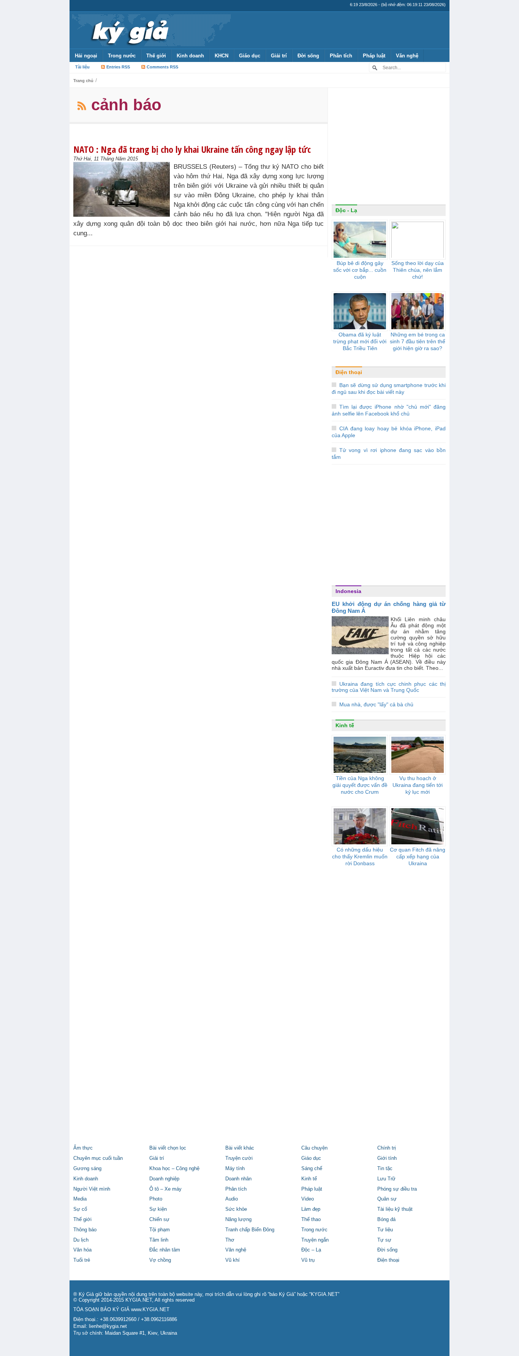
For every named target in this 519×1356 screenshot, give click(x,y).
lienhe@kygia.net (108, 1326)
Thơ (229, 1240)
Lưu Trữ (386, 1179)
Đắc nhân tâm (164, 1250)
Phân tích (341, 56)
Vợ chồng (160, 1260)
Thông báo (85, 1229)
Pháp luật (374, 56)
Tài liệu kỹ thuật (395, 1209)
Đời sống (308, 56)
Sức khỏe (236, 1209)
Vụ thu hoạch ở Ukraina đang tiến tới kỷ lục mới (417, 785)
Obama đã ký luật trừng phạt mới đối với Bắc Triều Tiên (359, 341)
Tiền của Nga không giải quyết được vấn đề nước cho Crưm (360, 785)
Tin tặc (384, 1168)
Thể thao (311, 1219)
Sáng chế (311, 1168)
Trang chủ (83, 80)
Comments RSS (162, 67)
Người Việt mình (91, 1189)
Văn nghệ (407, 56)
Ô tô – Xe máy (165, 1189)
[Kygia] (129, 30)
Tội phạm (159, 1229)
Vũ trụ (308, 1260)
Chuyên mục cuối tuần (98, 1158)
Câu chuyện (314, 1148)
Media (80, 1199)
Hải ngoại (86, 56)
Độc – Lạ (311, 1250)
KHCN (221, 56)
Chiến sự (159, 1219)
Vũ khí (232, 1260)
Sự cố (80, 1209)
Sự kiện (158, 1209)
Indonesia (348, 591)
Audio (231, 1199)
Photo (155, 1199)
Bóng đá (386, 1219)
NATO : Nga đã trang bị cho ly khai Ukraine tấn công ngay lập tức (192, 149)
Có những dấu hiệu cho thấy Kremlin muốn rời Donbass (360, 856)
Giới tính (387, 1158)
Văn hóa (82, 1250)
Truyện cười (239, 1158)
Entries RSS (118, 67)
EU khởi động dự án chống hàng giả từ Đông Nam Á (389, 607)
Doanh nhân (238, 1179)
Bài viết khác (239, 1148)
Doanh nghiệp (164, 1179)
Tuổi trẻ (81, 1260)
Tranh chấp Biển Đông (249, 1229)
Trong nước (122, 56)
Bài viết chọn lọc (167, 1148)
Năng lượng (238, 1219)
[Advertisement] (389, 147)
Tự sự (384, 1240)
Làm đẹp (310, 1209)
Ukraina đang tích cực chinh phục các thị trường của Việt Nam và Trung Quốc (389, 687)
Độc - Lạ (346, 210)
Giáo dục (249, 56)
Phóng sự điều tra (397, 1189)
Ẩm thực (83, 1148)
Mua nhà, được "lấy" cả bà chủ (376, 704)
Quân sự (387, 1199)
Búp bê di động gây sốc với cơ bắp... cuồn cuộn (359, 270)
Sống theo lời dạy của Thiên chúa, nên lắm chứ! (417, 270)
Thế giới (156, 56)
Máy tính (235, 1168)
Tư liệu (385, 1229)
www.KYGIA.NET (150, 1309)
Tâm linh (158, 1240)
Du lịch (81, 1240)
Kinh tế (344, 725)
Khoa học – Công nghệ (174, 1168)
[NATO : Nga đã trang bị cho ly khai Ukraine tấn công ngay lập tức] (123, 189)
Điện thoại (348, 372)
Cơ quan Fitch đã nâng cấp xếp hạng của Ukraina (417, 856)
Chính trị (386, 1148)
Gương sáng (87, 1168)
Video (307, 1199)
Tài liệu (82, 67)
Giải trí (279, 56)
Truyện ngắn (315, 1240)
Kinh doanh (190, 56)
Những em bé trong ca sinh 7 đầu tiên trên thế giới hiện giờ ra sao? (417, 341)
